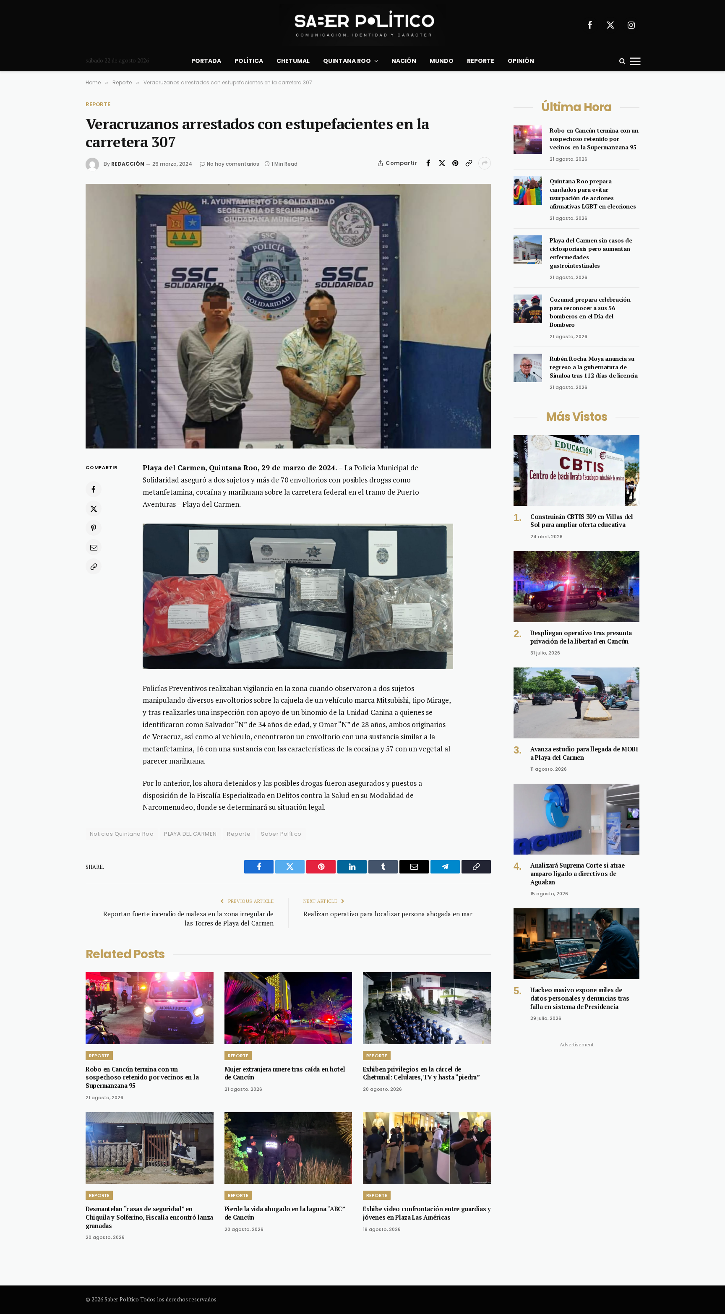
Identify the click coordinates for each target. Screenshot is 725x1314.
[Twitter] (94, 509)
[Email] (94, 547)
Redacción (127, 163)
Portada (206, 61)
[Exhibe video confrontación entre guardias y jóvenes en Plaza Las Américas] (427, 1148)
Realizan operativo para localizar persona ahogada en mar (387, 914)
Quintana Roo (347, 61)
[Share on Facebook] (428, 163)
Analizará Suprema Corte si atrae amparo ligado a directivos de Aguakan (577, 873)
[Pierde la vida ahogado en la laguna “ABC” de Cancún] (288, 1148)
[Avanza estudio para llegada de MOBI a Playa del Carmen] (576, 702)
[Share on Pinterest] (455, 163)
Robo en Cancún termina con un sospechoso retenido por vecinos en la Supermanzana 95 (142, 1077)
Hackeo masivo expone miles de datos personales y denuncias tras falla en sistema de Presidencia (579, 998)
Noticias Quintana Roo (122, 834)
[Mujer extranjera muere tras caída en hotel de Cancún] (288, 1008)
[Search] (622, 61)
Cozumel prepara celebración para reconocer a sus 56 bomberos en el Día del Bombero (590, 311)
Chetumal (293, 61)
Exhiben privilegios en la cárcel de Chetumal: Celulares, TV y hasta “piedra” (421, 1073)
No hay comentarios (233, 163)
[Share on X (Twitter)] (442, 163)
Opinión (521, 61)
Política (249, 61)
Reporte (480, 61)
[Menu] (635, 61)
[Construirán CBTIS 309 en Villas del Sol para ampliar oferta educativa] (576, 470)
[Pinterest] (94, 528)
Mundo (442, 61)
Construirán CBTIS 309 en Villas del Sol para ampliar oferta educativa (581, 521)
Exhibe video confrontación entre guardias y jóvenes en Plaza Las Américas (427, 1213)
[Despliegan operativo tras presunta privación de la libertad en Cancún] (576, 586)
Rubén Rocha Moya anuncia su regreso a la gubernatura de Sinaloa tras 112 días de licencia (594, 367)
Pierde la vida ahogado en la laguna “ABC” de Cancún (284, 1213)
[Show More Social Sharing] (484, 163)
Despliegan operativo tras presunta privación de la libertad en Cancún (581, 637)
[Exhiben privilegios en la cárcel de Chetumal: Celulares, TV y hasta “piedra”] (427, 1008)
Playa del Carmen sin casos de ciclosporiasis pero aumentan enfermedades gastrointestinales (591, 252)
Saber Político (281, 834)
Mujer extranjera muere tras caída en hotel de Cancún (284, 1073)
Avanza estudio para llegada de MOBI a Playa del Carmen (584, 753)
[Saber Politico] (362, 25)
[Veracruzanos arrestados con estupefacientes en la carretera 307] (288, 316)
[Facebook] (94, 490)
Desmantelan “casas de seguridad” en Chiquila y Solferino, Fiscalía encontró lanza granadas (149, 1217)
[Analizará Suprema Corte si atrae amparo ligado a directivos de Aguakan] (576, 819)
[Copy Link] (468, 163)
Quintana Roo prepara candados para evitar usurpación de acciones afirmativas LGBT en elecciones (593, 193)
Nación (403, 61)
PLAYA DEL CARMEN (190, 834)
